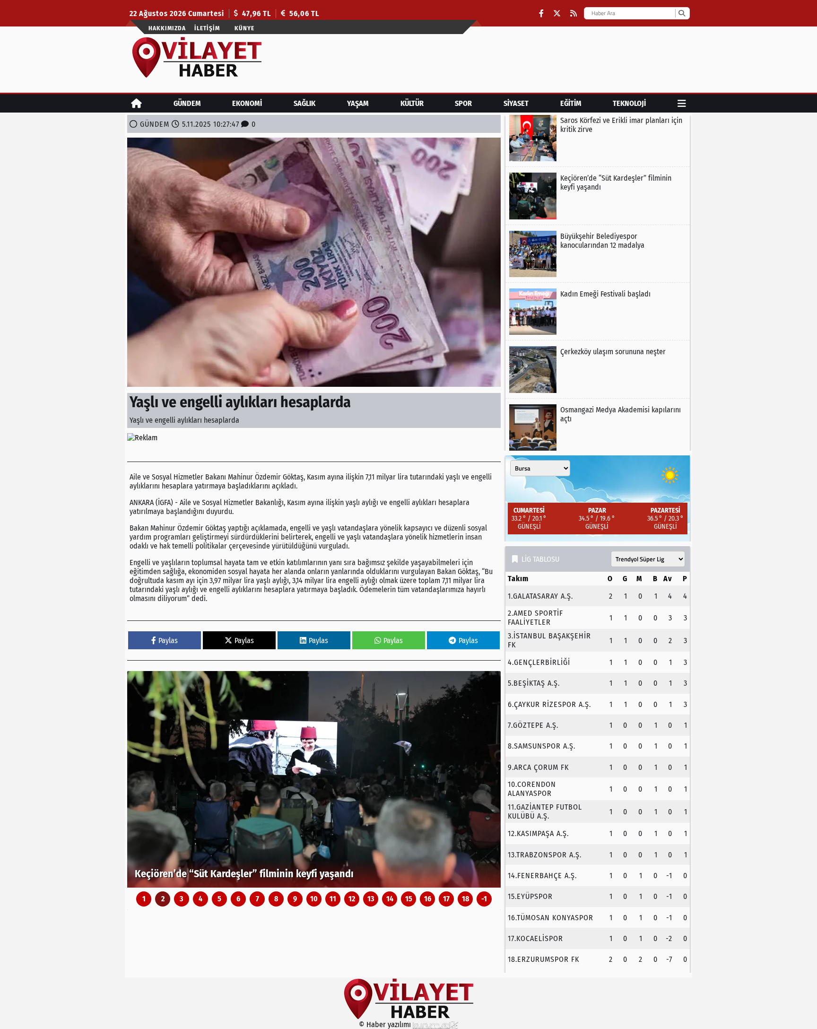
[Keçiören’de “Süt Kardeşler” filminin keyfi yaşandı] (314, 779)
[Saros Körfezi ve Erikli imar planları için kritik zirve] (597, 138)
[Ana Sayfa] (136, 103)
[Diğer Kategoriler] (681, 103)
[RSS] (573, 13)
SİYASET (516, 103)
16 (427, 898)
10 (314, 898)
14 (389, 898)
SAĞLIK (304, 103)
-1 (484, 898)
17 (446, 898)
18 (465, 898)
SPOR (463, 103)
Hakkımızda (167, 28)
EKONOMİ (247, 103)
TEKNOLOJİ (629, 103)
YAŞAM (358, 103)
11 (333, 898)
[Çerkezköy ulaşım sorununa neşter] (597, 369)
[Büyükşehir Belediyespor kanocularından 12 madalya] (597, 254)
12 (351, 898)
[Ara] (681, 13)
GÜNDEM (187, 103)
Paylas (168, 640)
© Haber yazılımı (386, 1024)
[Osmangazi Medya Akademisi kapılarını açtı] (597, 427)
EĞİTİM (571, 103)
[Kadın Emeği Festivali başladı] (597, 311)
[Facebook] (541, 13)
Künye (244, 28)
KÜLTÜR (412, 103)
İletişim (207, 28)
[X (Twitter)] (557, 13)
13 (370, 898)
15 (408, 898)
